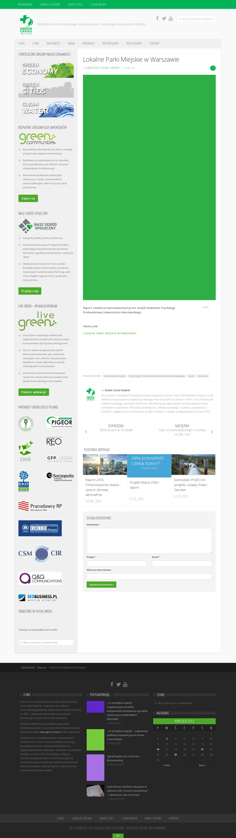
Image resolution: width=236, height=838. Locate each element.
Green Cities (75, 4)
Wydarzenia (25, 4)
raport (191, 376)
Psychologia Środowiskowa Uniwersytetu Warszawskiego (157, 376)
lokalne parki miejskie (115, 376)
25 (175, 754)
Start (21, 43)
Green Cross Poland (97, 68)
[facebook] (157, 18)
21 (202, 749)
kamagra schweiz (50, 732)
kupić (34, 276)
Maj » (202, 765)
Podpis (91, 557)
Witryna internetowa (99, 569)
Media (71, 43)
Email (156, 557)
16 (158, 749)
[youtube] (171, 18)
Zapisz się (28, 198)
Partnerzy (88, 43)
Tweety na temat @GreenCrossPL (38, 629)
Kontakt (155, 43)
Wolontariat (134, 43)
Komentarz (93, 524)
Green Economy (50, 4)
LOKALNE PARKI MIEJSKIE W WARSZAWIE (110, 333)
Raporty (115, 68)
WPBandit (159, 828)
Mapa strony (153, 818)
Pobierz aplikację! (33, 392)
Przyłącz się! (29, 291)
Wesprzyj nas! (110, 43)
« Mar (166, 765)
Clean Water (98, 4)
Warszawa (203, 376)
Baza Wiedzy (53, 43)
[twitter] (164, 18)
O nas (35, 43)
